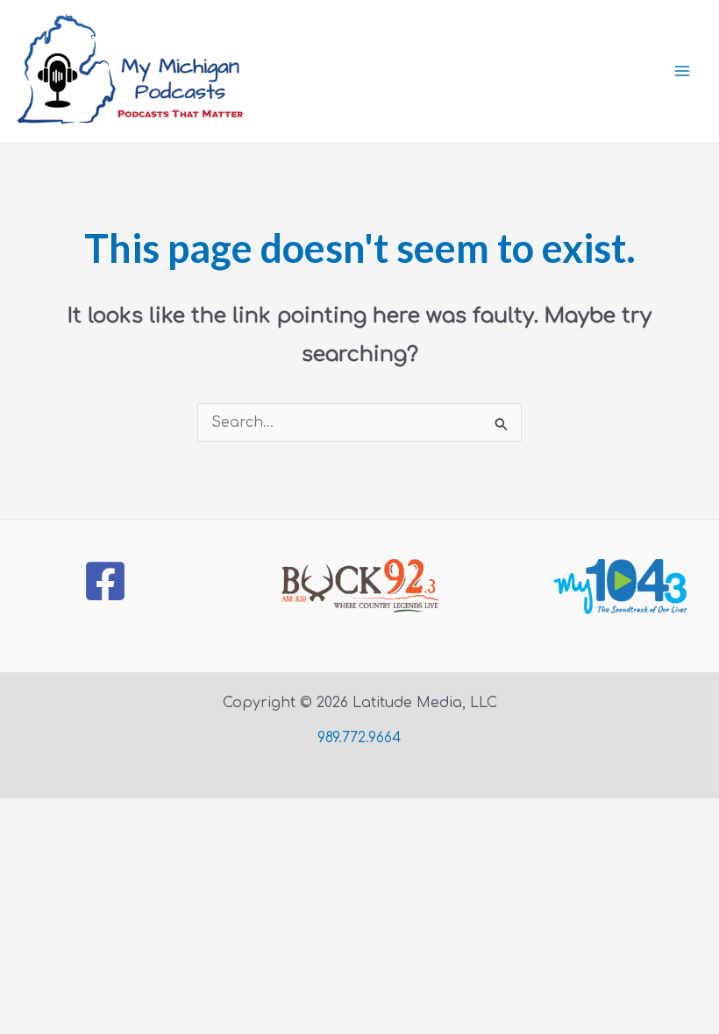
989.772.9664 (359, 738)
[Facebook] (105, 581)
